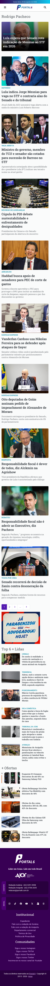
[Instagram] (9, 903)
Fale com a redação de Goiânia (25, 924)
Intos (30, 976)
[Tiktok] (15, 903)
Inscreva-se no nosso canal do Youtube (25, 960)
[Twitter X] (32, 903)
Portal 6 (32, 974)
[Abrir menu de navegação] (4, 7)
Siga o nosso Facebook (25, 954)
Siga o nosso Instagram (25, 948)
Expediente (25, 921)
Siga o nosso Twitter (25, 957)
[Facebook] (21, 903)
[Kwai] (38, 903)
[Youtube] (26, 903)
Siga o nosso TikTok (25, 951)
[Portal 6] (25, 7)
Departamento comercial (25, 930)
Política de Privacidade (25, 936)
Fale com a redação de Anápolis (25, 927)
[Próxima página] (26, 607)
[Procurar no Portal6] (45, 7)
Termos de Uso (25, 933)
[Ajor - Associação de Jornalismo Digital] (25, 875)
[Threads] (43, 903)
